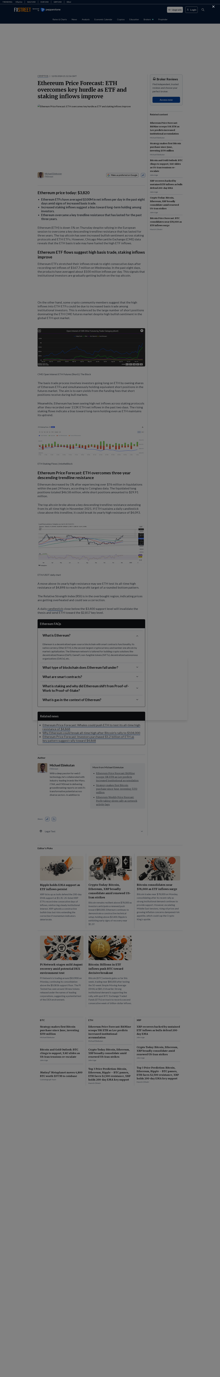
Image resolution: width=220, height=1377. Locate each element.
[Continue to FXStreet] (213, 7)
